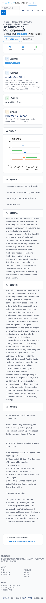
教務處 (30, 598)
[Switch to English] (32, 10)
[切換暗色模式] (42, 10)
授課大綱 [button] (28, 39)
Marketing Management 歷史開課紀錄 (22, 541)
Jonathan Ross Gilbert (15, 77)
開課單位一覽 (5, 572)
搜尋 (3, 13)
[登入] (27, 10)
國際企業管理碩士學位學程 (22, 22)
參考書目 (14, 407)
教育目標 (14, 285)
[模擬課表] (22, 10)
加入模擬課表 (13, 39)
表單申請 (26, 572)
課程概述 (14, 213)
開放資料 (26, 574)
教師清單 (26, 577)
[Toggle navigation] (3, 3)
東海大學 (6, 598)
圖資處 (23, 598)
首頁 (7, 22)
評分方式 (14, 179)
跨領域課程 (27, 570)
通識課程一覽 (5, 574)
